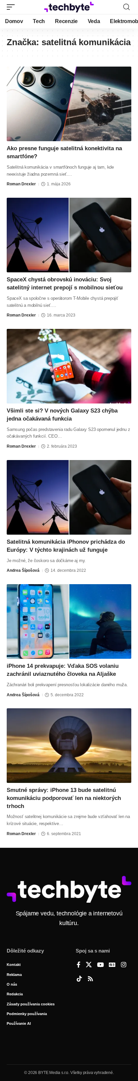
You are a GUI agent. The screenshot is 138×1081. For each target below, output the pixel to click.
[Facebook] (78, 965)
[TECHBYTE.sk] (69, 7)
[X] (89, 965)
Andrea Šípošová (23, 570)
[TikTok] (79, 979)
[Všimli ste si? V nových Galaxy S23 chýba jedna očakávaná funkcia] (69, 366)
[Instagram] (123, 965)
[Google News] (112, 965)
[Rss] (90, 979)
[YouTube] (100, 965)
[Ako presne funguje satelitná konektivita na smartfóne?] (69, 104)
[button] (12, 7)
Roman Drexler (21, 184)
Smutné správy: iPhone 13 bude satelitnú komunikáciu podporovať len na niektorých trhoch (64, 798)
